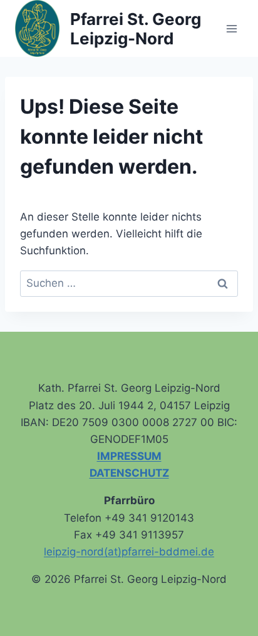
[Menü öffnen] (231, 28)
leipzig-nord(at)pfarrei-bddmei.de (129, 551)
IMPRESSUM (129, 456)
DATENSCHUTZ (129, 473)
